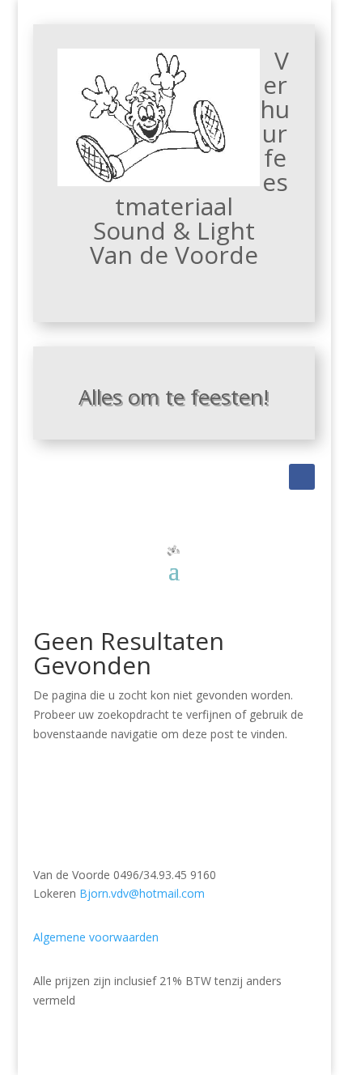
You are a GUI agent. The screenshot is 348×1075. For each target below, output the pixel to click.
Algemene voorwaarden (96, 937)
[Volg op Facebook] (302, 477)
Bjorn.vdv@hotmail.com (142, 893)
